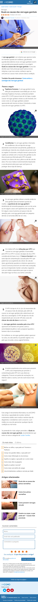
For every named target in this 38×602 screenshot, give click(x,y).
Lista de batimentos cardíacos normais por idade (18, 471)
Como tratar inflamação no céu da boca (16, 456)
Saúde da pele (12, 7)
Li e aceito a (9, 559)
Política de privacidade (19, 600)
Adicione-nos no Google (29, 52)
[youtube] (8, 590)
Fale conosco (33, 597)
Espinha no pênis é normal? (12, 465)
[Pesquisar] (35, 2)
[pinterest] (12, 590)
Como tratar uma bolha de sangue (14, 468)
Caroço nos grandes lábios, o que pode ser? (17, 453)
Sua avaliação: (8, 555)
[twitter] (4, 590)
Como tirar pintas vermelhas (25, 493)
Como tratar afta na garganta (13, 462)
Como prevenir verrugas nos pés (27, 504)
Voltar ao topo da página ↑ (19, 579)
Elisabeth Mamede (10, 18)
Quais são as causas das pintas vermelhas (27, 482)
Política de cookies (31, 600)
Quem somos (25, 597)
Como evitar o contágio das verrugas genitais (17, 79)
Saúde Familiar (4, 7)
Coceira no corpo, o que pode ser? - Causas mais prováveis (27, 515)
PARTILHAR (29, 3)
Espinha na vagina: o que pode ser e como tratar (18, 459)
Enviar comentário (28, 559)
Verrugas (19, 7)
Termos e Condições (8, 600)
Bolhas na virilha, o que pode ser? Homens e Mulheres (17, 448)
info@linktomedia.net (19, 572)
